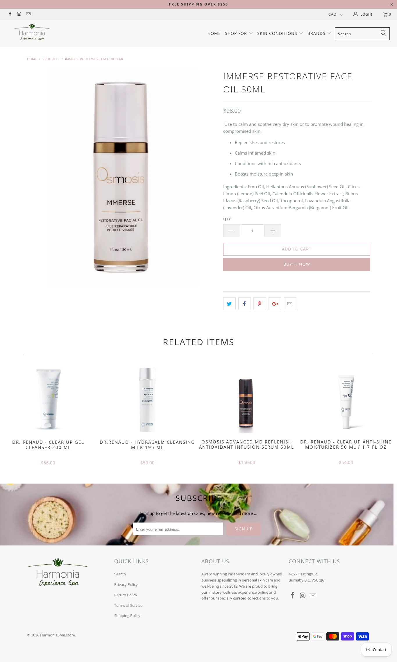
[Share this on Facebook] (244, 303)
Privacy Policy (126, 584)
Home (214, 33)
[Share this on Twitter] (229, 303)
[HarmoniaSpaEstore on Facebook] (9, 14)
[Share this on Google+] (275, 303)
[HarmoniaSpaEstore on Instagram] (18, 14)
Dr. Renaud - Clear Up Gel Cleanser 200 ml (48, 400)
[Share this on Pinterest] (259, 303)
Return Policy (125, 594)
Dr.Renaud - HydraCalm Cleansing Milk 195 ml (147, 400)
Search (120, 574)
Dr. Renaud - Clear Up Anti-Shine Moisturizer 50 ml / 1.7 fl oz (346, 400)
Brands (317, 33)
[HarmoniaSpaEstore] (32, 31)
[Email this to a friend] (290, 303)
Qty (227, 218)
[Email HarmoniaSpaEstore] (28, 14)
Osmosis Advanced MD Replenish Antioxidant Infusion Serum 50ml (247, 400)
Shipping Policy (127, 615)
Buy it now (296, 264)
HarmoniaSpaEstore (57, 635)
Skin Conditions (278, 33)
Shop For (236, 33)
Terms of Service (128, 605)
